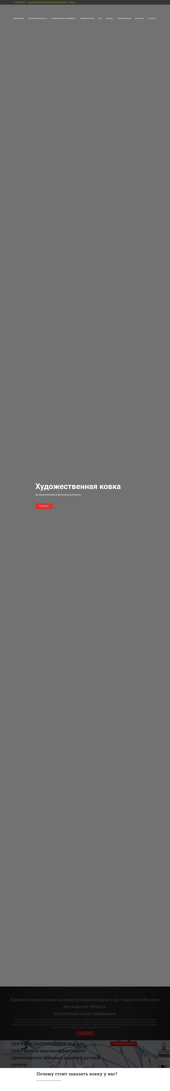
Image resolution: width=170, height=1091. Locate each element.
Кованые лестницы (87, 18)
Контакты (152, 18)
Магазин (109, 18)
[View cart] (85, 23)
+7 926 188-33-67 (20, 2)
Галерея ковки (18, 18)
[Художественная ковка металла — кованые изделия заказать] (25, 10)
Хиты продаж (85, 1033)
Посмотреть (44, 506)
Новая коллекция (124, 18)
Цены (100, 18)
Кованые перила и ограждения (63, 18)
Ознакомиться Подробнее (124, 1044)
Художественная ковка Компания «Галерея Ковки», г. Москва (51, 2)
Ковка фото (139, 18)
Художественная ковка (37, 18)
